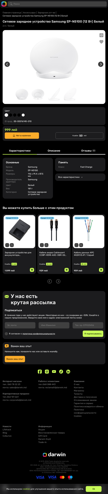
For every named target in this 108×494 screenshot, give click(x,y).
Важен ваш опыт (14, 359)
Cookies (78, 416)
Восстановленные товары (51, 432)
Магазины (79, 390)
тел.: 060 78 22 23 (11, 384)
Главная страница (12, 12)
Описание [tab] (54, 150)
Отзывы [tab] (88, 150)
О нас (77, 384)
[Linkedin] (68, 372)
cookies (26, 489)
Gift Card (42, 436)
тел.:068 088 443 (47, 384)
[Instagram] (47, 372)
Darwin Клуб (44, 439)
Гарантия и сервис (83, 403)
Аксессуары (29, 12)
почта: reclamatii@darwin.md (52, 387)
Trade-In (42, 442)
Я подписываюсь (93, 333)
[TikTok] (61, 372)
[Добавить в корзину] (32, 270)
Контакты (79, 387)
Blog (5, 432)
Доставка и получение (85, 397)
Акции (41, 429)
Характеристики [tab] (19, 150)
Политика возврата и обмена (89, 406)
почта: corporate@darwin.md (17, 400)
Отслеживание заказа (85, 400)
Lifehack (7, 429)
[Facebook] (40, 372)
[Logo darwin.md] (4, 4)
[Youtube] (54, 371)
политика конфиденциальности (39, 333)
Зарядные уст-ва (46, 12)
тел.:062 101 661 (11, 397)
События (7, 436)
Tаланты (78, 394)
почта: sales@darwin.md (15, 387)
